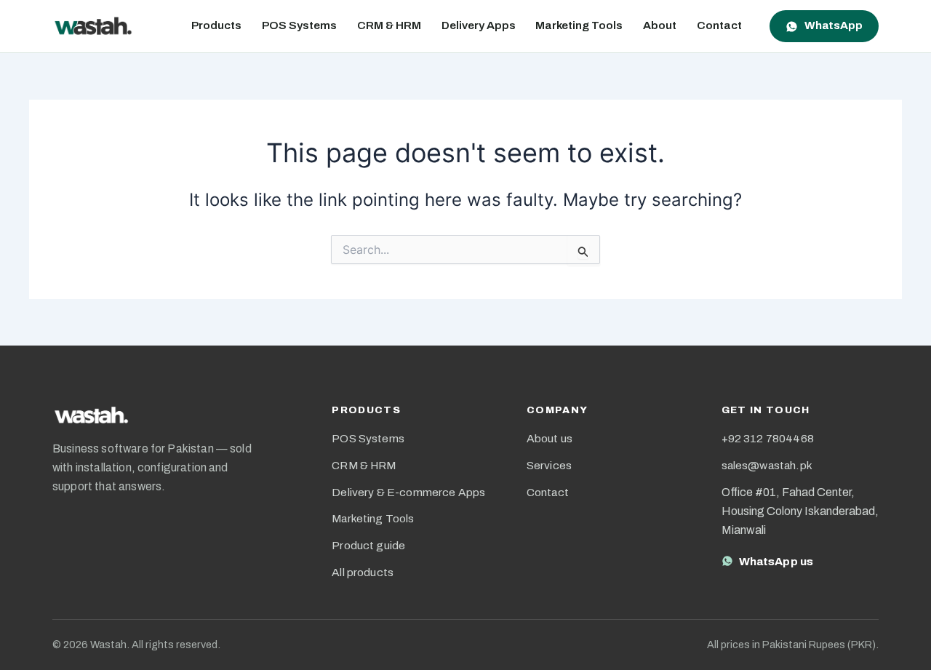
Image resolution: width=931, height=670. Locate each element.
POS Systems (299, 25)
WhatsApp (833, 25)
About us (549, 438)
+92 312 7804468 (768, 438)
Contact (719, 25)
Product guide (368, 545)
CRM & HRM (389, 25)
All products (362, 572)
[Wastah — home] (93, 26)
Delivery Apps (478, 25)
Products (216, 25)
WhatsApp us (776, 561)
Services (549, 465)
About (659, 25)
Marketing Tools (579, 25)
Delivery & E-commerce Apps (408, 492)
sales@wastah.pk (767, 465)
